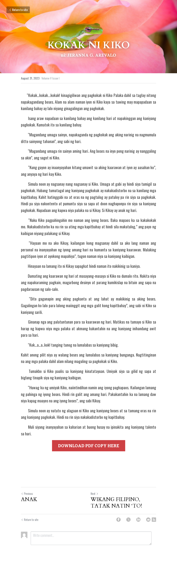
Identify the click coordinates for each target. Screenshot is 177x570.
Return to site (20, 9)
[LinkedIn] (138, 519)
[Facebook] (118, 519)
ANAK (29, 499)
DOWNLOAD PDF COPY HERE (88, 445)
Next (93, 493)
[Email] (148, 519)
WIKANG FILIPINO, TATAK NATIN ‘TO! (116, 502)
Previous (28, 493)
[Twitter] (128, 519)
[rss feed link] (154, 519)
